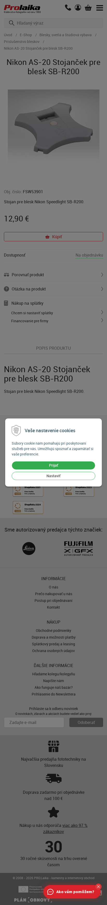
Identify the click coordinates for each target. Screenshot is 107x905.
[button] (98, 887)
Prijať (53, 465)
